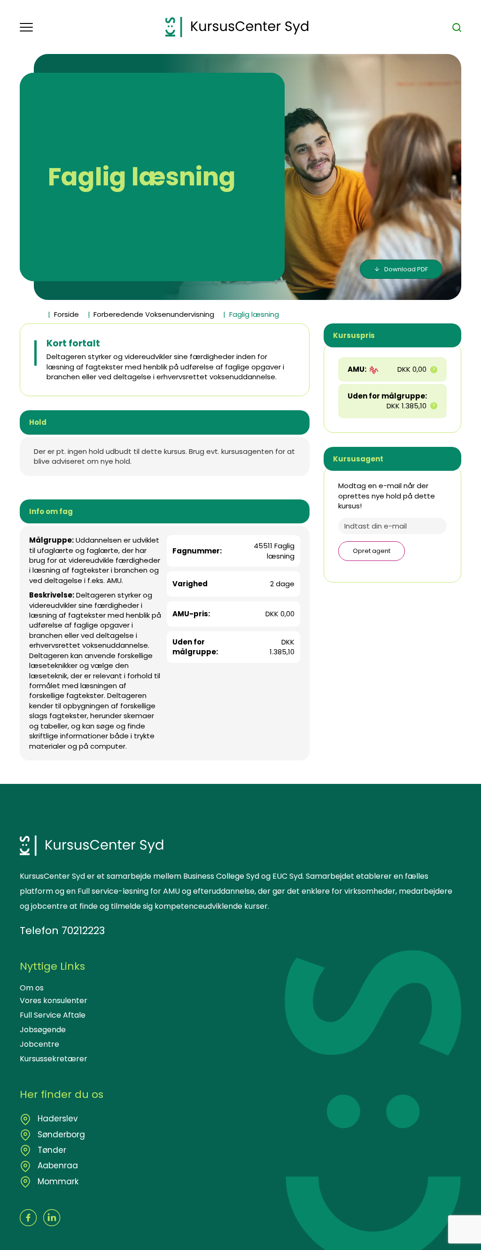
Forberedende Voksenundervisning (153, 314)
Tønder (50, 1150)
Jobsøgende (43, 1029)
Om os (32, 987)
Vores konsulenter (53, 1000)
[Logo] (237, 27)
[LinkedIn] (52, 1218)
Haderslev (56, 1118)
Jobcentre (39, 1044)
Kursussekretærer (53, 1058)
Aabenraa (56, 1165)
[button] (92, 27)
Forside (66, 314)
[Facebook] (28, 1218)
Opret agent (371, 550)
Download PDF (406, 269)
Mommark (56, 1181)
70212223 (83, 930)
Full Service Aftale (52, 1015)
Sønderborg (60, 1134)
